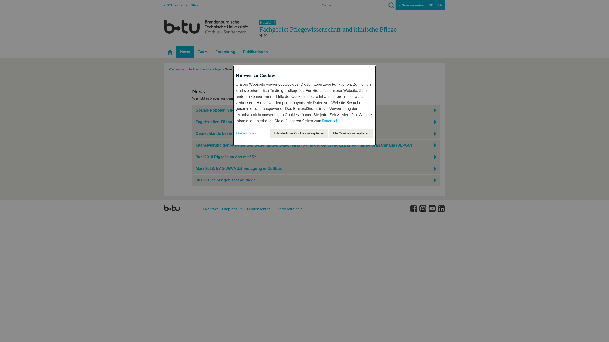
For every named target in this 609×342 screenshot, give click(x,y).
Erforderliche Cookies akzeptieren (299, 133)
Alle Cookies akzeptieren (350, 133)
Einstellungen (246, 133)
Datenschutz (332, 121)
